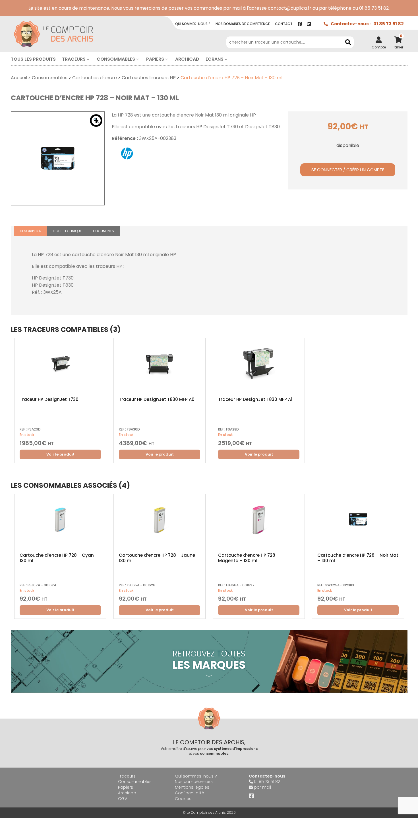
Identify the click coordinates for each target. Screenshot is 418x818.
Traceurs (74, 59)
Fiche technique (67, 231)
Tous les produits (33, 59)
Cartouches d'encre (94, 77)
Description (31, 231)
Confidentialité (189, 793)
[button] (96, 120)
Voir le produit (60, 454)
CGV (122, 798)
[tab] (30, 231)
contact (284, 23)
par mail (262, 787)
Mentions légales (192, 787)
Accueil (19, 77)
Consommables (116, 59)
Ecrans (215, 59)
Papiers (155, 59)
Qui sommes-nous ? (196, 776)
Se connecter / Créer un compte (347, 170)
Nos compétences (194, 781)
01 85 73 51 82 (388, 24)
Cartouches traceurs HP (149, 77)
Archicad (187, 59)
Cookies (183, 798)
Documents (103, 231)
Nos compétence (243, 23)
